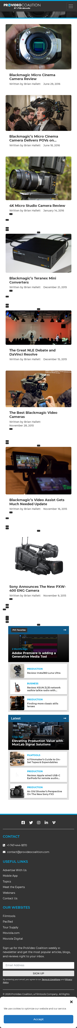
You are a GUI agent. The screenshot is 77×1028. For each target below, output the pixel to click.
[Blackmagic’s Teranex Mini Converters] (38, 253)
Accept (38, 1019)
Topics (7, 881)
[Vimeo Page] (54, 822)
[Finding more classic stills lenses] (17, 703)
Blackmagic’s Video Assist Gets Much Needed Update (36, 502)
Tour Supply (10, 927)
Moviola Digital (13, 938)
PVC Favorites (19, 630)
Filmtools (9, 916)
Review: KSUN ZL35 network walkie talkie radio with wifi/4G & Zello (44, 690)
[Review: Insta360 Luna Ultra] (17, 671)
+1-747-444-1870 (16, 845)
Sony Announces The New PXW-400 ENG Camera (37, 589)
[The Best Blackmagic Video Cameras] (38, 388)
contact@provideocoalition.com (28, 852)
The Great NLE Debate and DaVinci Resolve (32, 352)
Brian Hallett (32, 83)
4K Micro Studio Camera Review (37, 206)
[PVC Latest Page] (65, 718)
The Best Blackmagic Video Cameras (33, 415)
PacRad (8, 921)
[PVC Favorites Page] (65, 630)
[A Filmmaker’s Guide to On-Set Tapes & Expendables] (17, 758)
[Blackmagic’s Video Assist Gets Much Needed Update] (38, 470)
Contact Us (10, 898)
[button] (71, 1001)
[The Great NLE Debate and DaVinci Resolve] (38, 327)
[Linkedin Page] (46, 822)
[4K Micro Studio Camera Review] (38, 178)
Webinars (9, 893)
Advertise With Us (15, 870)
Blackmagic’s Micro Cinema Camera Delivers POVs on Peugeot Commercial (33, 140)
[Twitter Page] (31, 822)
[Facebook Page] (23, 822)
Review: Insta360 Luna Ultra (44, 673)
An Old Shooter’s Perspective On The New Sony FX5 (44, 793)
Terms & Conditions (51, 979)
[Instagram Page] (38, 822)
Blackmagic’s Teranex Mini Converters (32, 280)
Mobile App (10, 875)
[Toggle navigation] (70, 6)
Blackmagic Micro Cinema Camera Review (32, 77)
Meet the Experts (14, 887)
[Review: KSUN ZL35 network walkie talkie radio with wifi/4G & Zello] (17, 687)
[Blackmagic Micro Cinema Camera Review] (38, 46)
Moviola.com (11, 933)
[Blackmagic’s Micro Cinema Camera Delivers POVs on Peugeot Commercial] (38, 113)
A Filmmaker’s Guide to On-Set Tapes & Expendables (44, 761)
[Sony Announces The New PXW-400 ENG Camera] (38, 556)
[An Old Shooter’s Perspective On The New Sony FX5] (17, 790)
